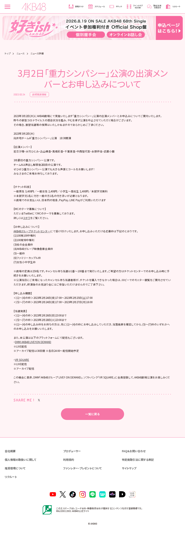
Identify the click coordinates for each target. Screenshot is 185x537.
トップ (8, 53)
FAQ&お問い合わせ (134, 451)
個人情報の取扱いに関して (20, 459)
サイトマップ (129, 468)
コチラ (26, 218)
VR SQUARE (22, 360)
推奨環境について (15, 468)
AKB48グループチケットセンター (32, 231)
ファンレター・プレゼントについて (82, 468)
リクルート (11, 477)
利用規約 (68, 459)
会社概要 (10, 451)
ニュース (20, 53)
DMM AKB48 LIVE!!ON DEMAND (33, 342)
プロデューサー (72, 451)
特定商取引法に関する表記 (138, 459)
